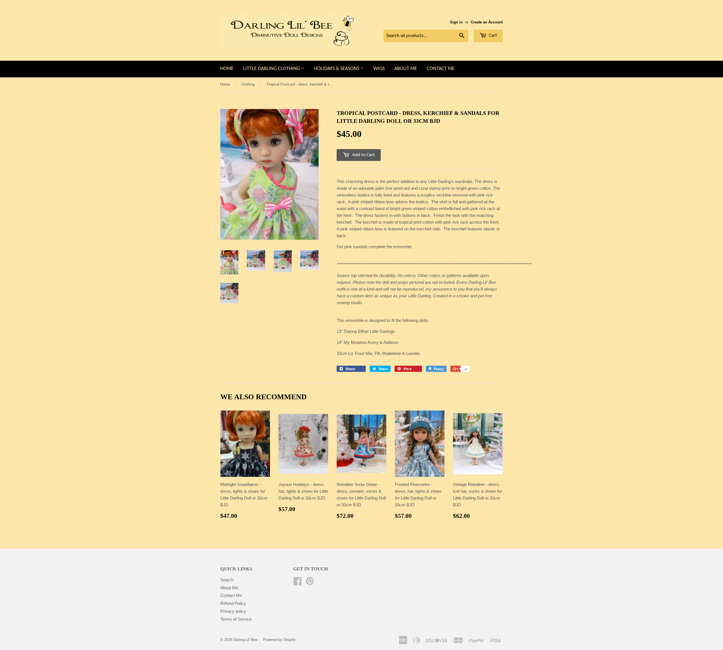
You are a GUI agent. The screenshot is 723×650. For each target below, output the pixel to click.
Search (227, 579)
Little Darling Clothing (272, 68)
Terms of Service (236, 619)
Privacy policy (233, 611)
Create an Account (487, 22)
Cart (492, 35)
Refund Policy (233, 603)
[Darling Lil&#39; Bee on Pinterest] (310, 583)
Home (227, 68)
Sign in (456, 22)
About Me (405, 68)
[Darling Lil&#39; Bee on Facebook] (297, 583)
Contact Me (441, 68)
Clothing (248, 84)
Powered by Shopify (279, 640)
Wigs (379, 68)
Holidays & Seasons (337, 68)
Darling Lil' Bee (245, 640)
